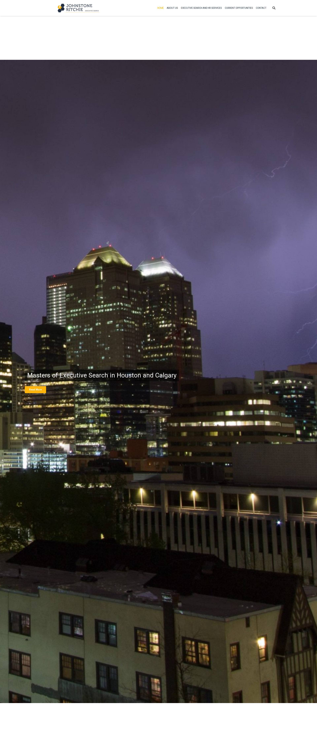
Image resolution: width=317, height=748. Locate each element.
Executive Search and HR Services (201, 8)
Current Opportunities (239, 8)
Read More (35, 389)
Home (160, 8)
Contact (261, 8)
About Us (172, 8)
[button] (274, 8)
